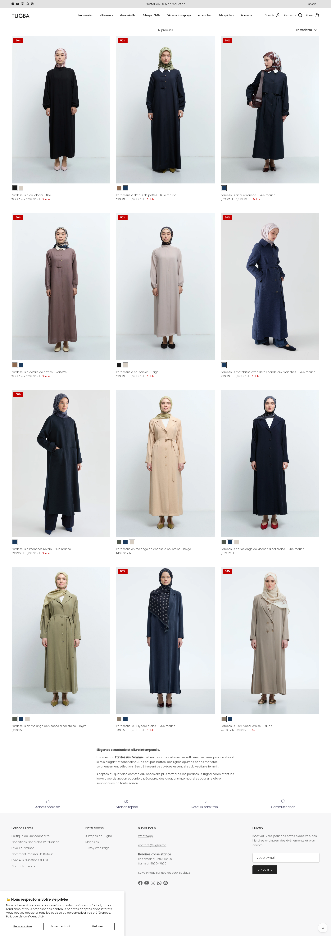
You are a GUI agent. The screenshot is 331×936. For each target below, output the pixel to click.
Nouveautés (85, 15)
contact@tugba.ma (152, 845)
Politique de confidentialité (25, 916)
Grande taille (127, 15)
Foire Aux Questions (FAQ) (29, 860)
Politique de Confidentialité (30, 836)
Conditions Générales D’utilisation (35, 842)
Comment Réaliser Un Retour (32, 854)
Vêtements (106, 15)
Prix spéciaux (226, 15)
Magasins (246, 15)
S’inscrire (264, 870)
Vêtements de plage (179, 15)
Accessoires (204, 15)
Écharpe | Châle (151, 15)
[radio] (14, 188)
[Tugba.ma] (20, 15)
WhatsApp (145, 836)
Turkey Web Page (97, 848)
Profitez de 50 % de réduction (165, 4)
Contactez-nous (23, 866)
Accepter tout (60, 926)
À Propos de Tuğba (98, 836)
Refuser (97, 926)
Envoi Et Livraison (22, 848)
